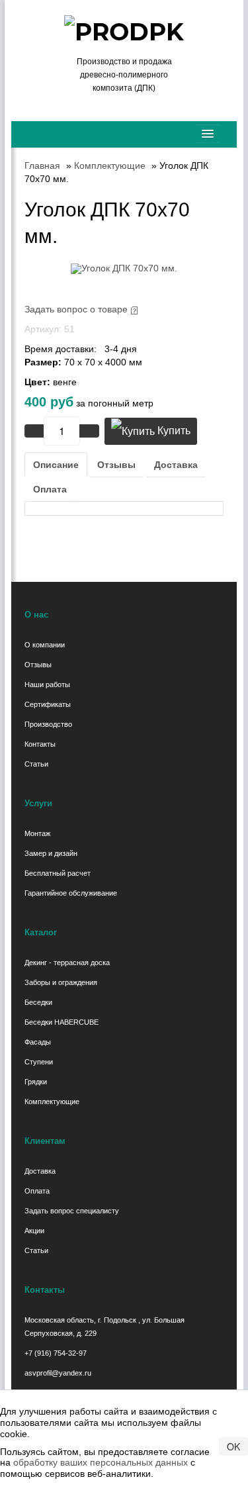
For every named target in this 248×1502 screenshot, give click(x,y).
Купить (172, 430)
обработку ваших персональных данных (100, 1462)
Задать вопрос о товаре (76, 309)
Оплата (50, 489)
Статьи (36, 764)
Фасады (37, 1042)
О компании (44, 645)
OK (233, 1446)
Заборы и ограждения (60, 982)
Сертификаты (47, 704)
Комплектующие (51, 1101)
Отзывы (116, 464)
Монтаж (37, 833)
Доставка (176, 464)
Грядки (35, 1082)
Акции (34, 1231)
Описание (56, 464)
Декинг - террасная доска (67, 962)
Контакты (40, 744)
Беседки (38, 1002)
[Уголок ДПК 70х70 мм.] (124, 267)
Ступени (38, 1062)
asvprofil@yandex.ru (57, 1373)
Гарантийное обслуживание (70, 893)
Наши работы (47, 684)
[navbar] (207, 133)
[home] (27, 127)
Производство (48, 724)
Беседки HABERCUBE (61, 1022)
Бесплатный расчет (57, 873)
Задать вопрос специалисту (71, 1211)
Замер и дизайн (50, 853)
